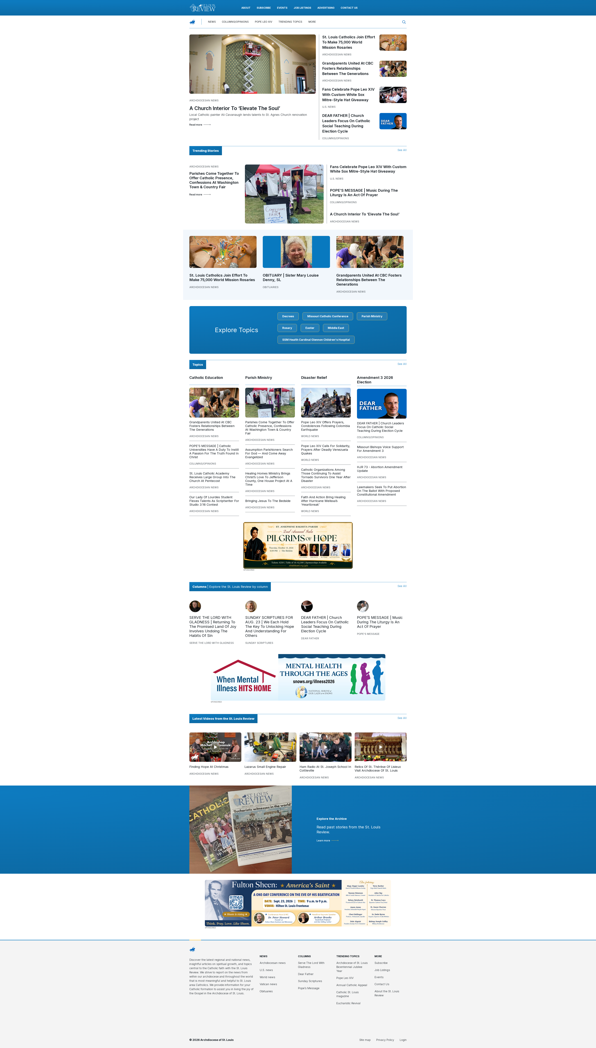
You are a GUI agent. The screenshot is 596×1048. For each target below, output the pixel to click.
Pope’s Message (308, 988)
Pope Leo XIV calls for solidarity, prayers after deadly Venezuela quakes (325, 449)
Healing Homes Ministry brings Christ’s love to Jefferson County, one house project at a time (268, 479)
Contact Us (349, 7)
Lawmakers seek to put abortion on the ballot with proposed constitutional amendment (381, 490)
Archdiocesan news (204, 100)
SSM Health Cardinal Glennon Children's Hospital (316, 339)
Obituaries (270, 287)
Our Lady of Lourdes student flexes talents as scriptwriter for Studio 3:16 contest (214, 500)
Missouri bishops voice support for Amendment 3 (380, 449)
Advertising (325, 7)
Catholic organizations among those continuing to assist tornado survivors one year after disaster (326, 475)
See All (402, 150)
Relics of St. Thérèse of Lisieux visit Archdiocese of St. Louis (378, 768)
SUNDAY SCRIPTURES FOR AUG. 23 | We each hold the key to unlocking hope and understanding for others (269, 626)
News (212, 21)
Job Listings (302, 7)
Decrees (288, 316)
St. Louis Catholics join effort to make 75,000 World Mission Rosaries (348, 42)
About (246, 7)
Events (282, 7)
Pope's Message (368, 633)
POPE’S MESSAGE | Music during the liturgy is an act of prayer (364, 192)
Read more (195, 124)
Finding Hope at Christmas (208, 767)
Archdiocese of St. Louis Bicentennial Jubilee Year (352, 966)
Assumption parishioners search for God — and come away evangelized (269, 453)
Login (403, 1039)
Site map (365, 1039)
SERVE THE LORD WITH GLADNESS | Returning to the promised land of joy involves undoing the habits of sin (212, 626)
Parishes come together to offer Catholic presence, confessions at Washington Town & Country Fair (214, 180)
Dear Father (310, 638)
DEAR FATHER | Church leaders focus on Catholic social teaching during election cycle (380, 427)
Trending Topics (290, 21)
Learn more (323, 840)
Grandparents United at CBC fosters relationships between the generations (347, 68)
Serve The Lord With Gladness (211, 642)
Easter (309, 328)
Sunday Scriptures (259, 642)
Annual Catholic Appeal (351, 985)
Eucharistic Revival (348, 1003)
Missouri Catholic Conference (327, 316)
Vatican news (268, 984)
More (312, 21)
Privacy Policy (385, 1039)
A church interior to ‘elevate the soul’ (234, 108)
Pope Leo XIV (263, 21)
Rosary (287, 328)
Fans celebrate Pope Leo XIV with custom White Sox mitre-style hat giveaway (348, 94)
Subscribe (264, 7)
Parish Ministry (372, 316)
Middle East (336, 328)
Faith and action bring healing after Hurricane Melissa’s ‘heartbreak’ (323, 500)
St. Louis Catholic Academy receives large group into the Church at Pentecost (212, 477)
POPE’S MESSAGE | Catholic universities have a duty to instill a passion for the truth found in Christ (214, 451)
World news (310, 436)
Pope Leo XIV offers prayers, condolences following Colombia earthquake (325, 425)
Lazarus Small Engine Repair (265, 767)
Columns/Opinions (235, 21)
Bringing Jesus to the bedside (268, 501)
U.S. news (329, 106)
